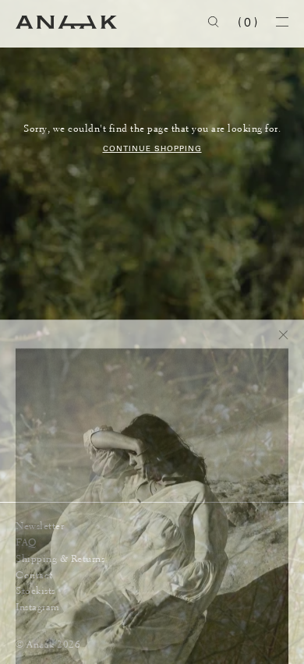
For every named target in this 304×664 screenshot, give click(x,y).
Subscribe (245, 617)
